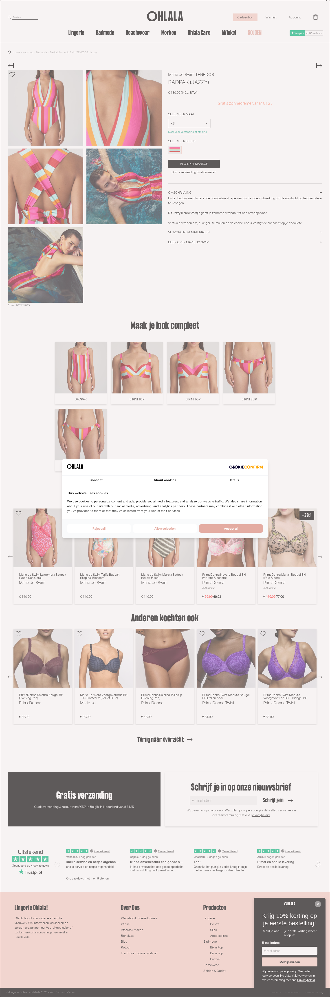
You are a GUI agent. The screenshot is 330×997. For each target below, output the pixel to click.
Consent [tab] (96, 480)
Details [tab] (234, 480)
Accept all (231, 528)
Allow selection (165, 528)
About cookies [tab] (165, 480)
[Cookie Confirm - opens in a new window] (246, 467)
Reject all (99, 528)
